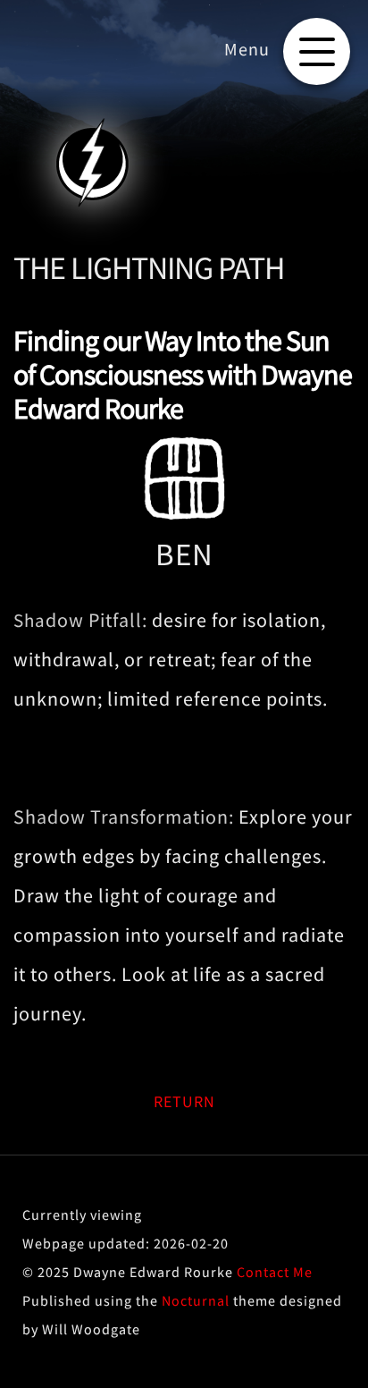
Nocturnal (196, 1300)
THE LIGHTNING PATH (148, 268)
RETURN (184, 1101)
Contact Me (275, 1272)
